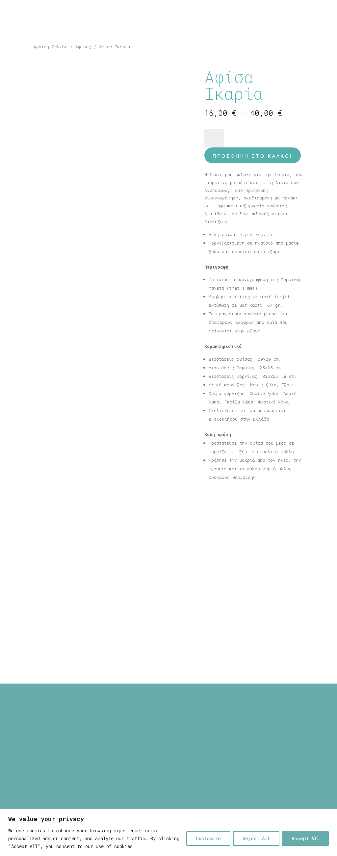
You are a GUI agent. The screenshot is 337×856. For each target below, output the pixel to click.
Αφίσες (83, 46)
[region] (168, 832)
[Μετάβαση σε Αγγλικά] (18, 25)
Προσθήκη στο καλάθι (253, 156)
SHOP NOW (307, 13)
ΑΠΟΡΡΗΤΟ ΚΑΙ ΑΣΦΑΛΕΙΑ (168, 731)
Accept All (305, 838)
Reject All (256, 838)
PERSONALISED (78, 13)
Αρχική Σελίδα (50, 46)
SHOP (38, 13)
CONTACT (116, 13)
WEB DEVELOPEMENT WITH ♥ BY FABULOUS (224, 787)
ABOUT (15, 13)
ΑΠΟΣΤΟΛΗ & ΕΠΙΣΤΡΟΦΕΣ (169, 724)
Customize (208, 838)
